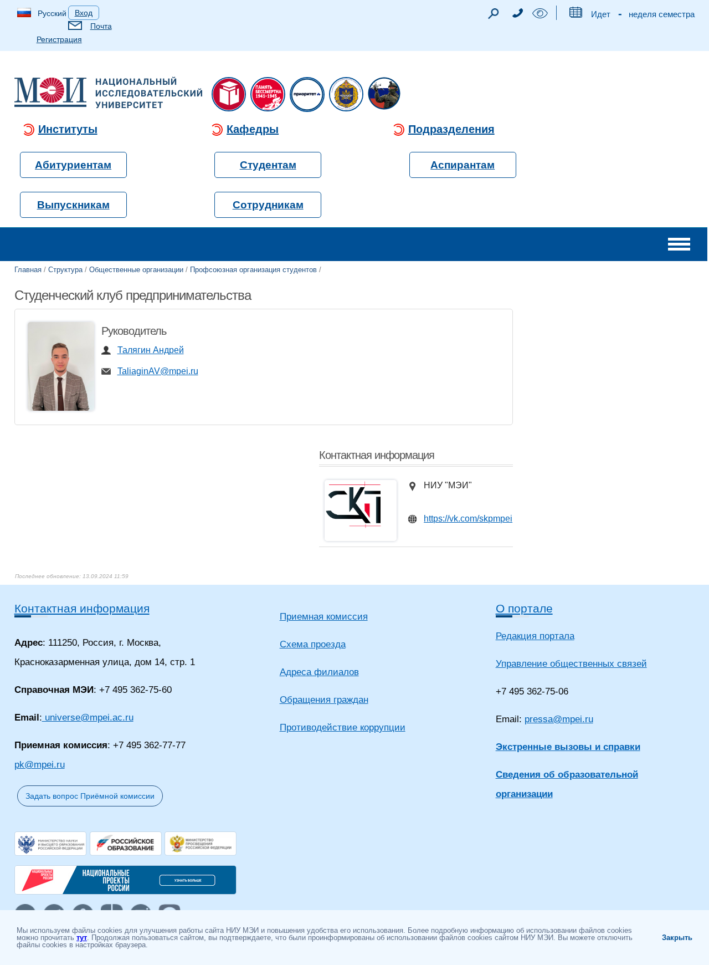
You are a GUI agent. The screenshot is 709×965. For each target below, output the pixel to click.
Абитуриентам (73, 165)
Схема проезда (313, 644)
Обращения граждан (324, 700)
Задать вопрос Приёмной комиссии (90, 796)
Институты (67, 129)
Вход (84, 12)
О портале (524, 608)
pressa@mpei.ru (559, 719)
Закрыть (677, 937)
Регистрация (59, 39)
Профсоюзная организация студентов (253, 269)
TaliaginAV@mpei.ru (157, 371)
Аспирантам (462, 165)
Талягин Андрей (150, 350)
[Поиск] (493, 16)
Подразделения (451, 129)
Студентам (268, 165)
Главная (28, 269)
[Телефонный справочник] (517, 14)
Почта (101, 26)
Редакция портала (535, 636)
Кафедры (253, 129)
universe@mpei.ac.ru (87, 717)
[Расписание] (575, 14)
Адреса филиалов (319, 672)
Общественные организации (136, 269)
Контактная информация (82, 608)
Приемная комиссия (324, 616)
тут (81, 937)
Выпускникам (73, 205)
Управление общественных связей (571, 663)
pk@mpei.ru (39, 764)
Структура (65, 269)
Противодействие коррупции (342, 727)
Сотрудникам (268, 205)
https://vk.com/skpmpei (468, 518)
